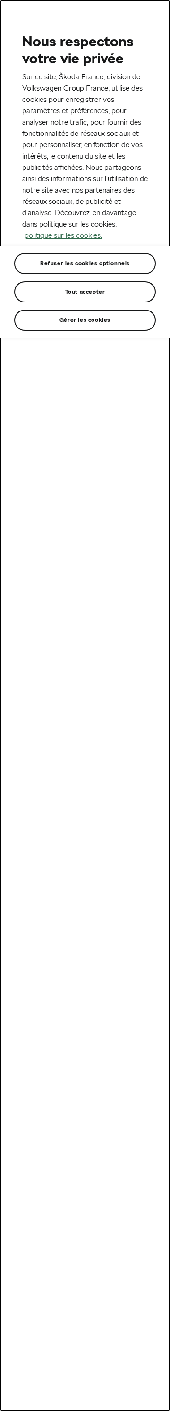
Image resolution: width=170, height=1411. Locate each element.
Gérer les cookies (85, 319)
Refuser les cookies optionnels (85, 263)
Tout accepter (85, 291)
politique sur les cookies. (63, 235)
